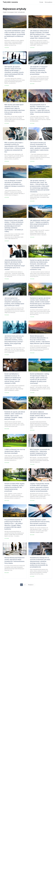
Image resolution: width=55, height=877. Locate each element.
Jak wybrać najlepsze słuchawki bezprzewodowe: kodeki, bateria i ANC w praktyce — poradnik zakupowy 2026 (40, 415)
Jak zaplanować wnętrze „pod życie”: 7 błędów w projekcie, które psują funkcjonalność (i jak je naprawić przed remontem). (39, 224)
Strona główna (48, 2)
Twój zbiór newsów (10, 2)
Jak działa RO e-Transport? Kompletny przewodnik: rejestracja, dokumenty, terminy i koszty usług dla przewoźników (38, 70)
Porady (41, 2)
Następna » (31, 584)
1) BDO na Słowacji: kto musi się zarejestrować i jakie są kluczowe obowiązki (14, 451)
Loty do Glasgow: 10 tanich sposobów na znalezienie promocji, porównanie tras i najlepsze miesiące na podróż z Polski (14, 184)
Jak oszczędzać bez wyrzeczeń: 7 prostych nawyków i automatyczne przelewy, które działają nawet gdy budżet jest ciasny (14, 301)
